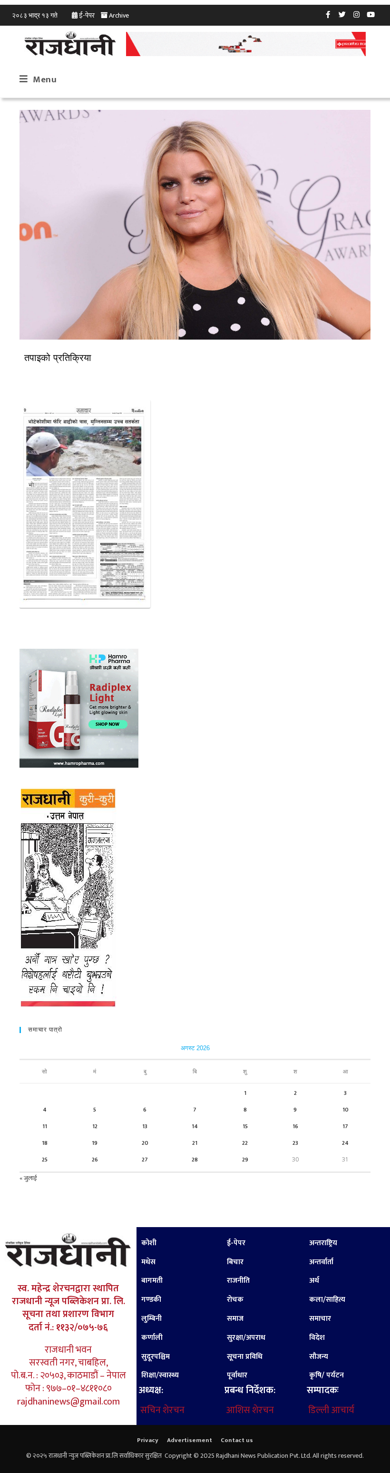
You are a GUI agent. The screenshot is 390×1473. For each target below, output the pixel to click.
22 (245, 1143)
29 (245, 1159)
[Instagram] (357, 14)
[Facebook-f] (328, 14)
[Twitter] (342, 14)
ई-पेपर (87, 15)
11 (44, 1126)
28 (195, 1159)
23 (295, 1143)
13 (144, 1126)
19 (95, 1143)
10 (345, 1109)
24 (345, 1143)
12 (95, 1126)
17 (345, 1126)
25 (45, 1159)
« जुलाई (28, 1178)
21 (194, 1143)
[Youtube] (371, 14)
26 (95, 1159)
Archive (119, 15)
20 (145, 1143)
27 (145, 1159)
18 (45, 1143)
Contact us (237, 1440)
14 (195, 1126)
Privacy (147, 1440)
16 (295, 1126)
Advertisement (189, 1440)
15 (245, 1126)
